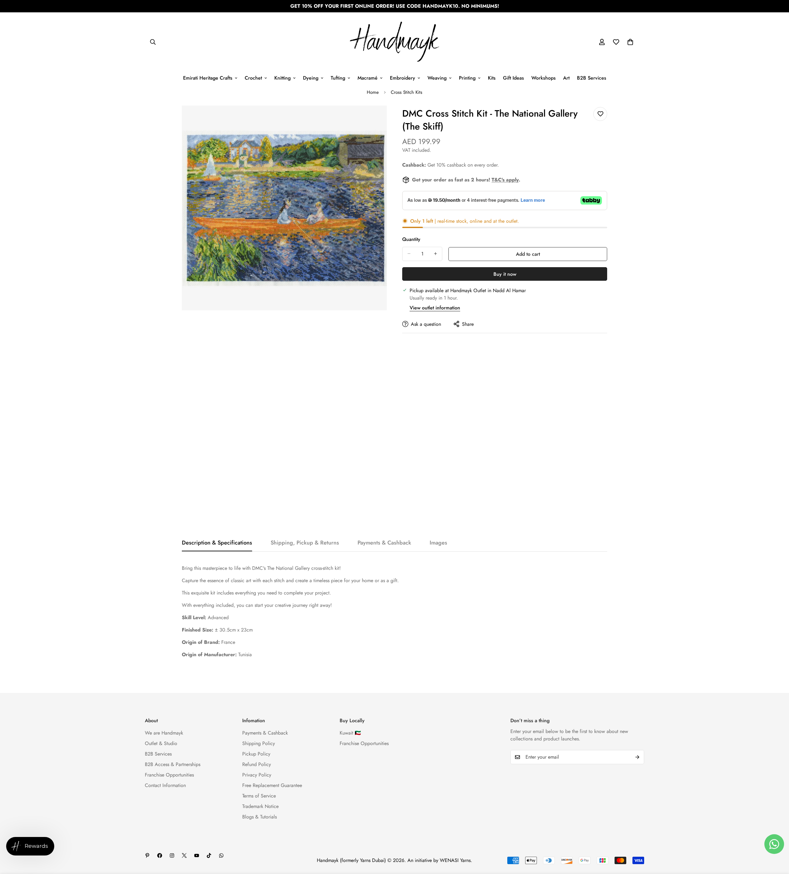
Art (566, 77)
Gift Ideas (513, 77)
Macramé (368, 77)
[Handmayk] (394, 42)
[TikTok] (208, 855)
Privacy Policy (256, 774)
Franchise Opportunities (169, 774)
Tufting (338, 77)
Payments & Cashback (265, 732)
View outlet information (435, 307)
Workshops (543, 77)
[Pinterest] (147, 855)
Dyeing (310, 77)
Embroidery (402, 77)
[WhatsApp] (221, 855)
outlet (511, 220)
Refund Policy (256, 764)
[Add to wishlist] (600, 114)
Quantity (411, 238)
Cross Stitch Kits (406, 92)
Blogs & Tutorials (259, 816)
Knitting (282, 77)
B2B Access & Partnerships (172, 764)
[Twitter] (184, 855)
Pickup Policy (256, 753)
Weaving (437, 77)
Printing (467, 77)
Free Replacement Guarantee (272, 785)
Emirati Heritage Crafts (207, 77)
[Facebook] (159, 855)
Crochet (253, 77)
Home (373, 92)
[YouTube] (196, 855)
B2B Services (591, 77)
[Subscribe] (637, 757)
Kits (492, 77)
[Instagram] (172, 855)
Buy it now (504, 273)
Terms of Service (259, 795)
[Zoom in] (381, 119)
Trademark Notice (260, 806)
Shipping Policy (258, 743)
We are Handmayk (164, 732)
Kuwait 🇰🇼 (350, 732)
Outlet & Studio (161, 743)
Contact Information (165, 785)
